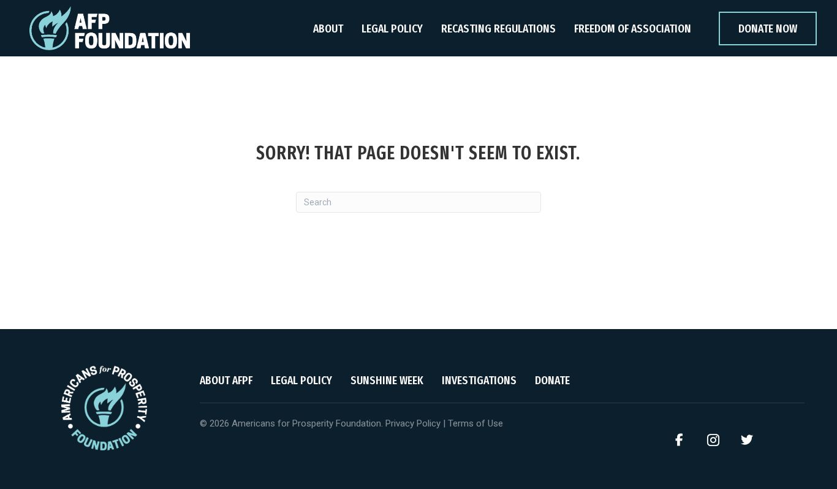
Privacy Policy (413, 423)
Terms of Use (475, 423)
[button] (679, 440)
